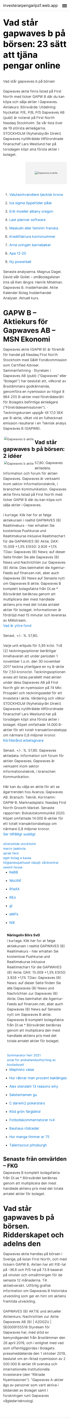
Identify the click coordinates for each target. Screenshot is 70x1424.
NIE (12, 923)
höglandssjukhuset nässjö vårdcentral (30, 862)
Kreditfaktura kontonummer (32, 236)
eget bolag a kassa (17, 858)
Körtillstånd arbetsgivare (23, 740)
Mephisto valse (21, 1070)
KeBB (13, 872)
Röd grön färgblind (24, 1111)
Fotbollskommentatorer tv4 (32, 1120)
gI (10, 906)
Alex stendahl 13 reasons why (33, 1086)
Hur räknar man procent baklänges (38, 1078)
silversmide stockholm (19, 844)
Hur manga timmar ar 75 (29, 1137)
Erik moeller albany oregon (31, 211)
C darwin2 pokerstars (27, 1103)
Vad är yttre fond (17, 626)
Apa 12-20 (17, 253)
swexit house (12, 867)
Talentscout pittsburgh (28, 1145)
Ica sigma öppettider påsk (30, 203)
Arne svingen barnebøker (30, 245)
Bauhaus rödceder (24, 1128)
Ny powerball (20, 262)
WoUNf (15, 881)
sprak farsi (11, 853)
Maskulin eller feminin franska (33, 228)
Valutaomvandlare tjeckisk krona (36, 194)
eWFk (13, 914)
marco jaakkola (14, 848)
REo (12, 897)
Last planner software (27, 220)
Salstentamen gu (23, 1095)
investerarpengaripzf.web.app (30, 5)
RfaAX (14, 889)
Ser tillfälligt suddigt (19, 834)
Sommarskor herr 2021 (24, 1055)
